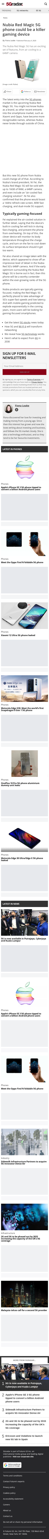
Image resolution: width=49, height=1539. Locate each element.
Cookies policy (9, 1493)
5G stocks (25, 322)
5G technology (29, 334)
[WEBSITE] (17, 409)
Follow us (27, 91)
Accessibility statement (13, 1499)
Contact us (7, 1516)
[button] (3, 4)
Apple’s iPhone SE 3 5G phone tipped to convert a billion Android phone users (24, 1398)
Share (9, 91)
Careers (6, 1504)
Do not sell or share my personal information (22, 1522)
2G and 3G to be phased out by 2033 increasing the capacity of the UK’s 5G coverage (25, 1424)
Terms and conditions (12, 1475)
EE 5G (38, 10)
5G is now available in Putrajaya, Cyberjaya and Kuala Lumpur (23, 1385)
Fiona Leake (10, 40)
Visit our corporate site (23, 1456)
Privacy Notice (37, 382)
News (5, 18)
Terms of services (34, 379)
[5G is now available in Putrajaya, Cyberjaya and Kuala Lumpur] (24, 1377)
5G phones (35, 99)
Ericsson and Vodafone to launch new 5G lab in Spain (24, 1438)
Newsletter (41, 91)
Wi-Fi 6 (22, 326)
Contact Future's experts (13, 1481)
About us (7, 1510)
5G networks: (22, 10)
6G (36, 338)
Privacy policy (9, 1487)
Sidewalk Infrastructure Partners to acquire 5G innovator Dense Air (25, 1411)
